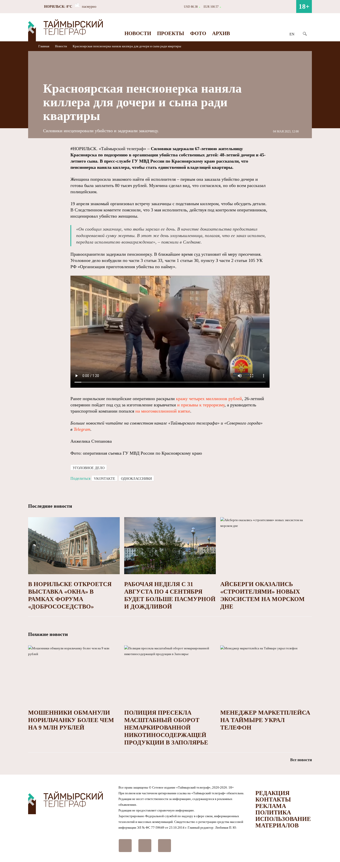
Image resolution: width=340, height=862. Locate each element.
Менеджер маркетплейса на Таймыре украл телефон (265, 720)
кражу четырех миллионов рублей (209, 398)
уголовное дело (89, 468)
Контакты (273, 799)
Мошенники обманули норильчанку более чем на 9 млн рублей (71, 720)
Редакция (272, 793)
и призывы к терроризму (201, 404)
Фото (198, 33)
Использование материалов (283, 822)
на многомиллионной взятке (162, 411)
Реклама (270, 806)
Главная (44, 46)
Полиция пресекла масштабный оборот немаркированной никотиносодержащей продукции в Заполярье (166, 727)
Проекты (170, 33)
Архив (221, 33)
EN (291, 34)
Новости (137, 33)
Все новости (301, 760)
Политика (273, 812)
